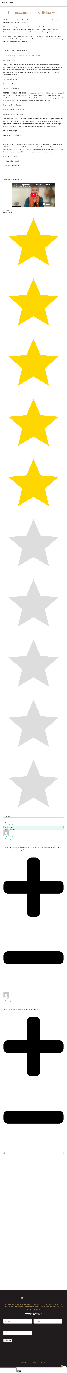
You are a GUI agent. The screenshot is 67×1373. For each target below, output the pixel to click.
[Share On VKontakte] (5, 843)
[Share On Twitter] (4, 843)
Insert (19, 1372)
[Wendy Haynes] (7, 3)
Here (32, 32)
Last (35, 1324)
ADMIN (44, 1362)
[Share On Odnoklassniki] (6, 843)
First (4, 1324)
